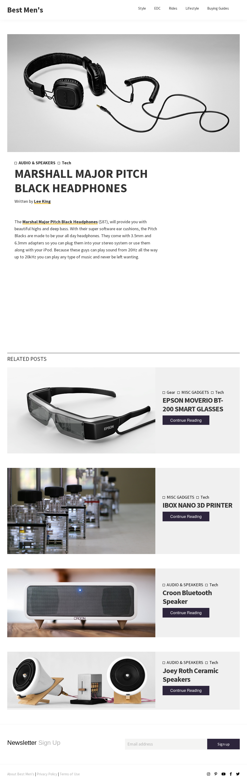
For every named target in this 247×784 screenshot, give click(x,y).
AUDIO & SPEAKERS (37, 163)
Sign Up (33, 742)
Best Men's (25, 10)
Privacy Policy (47, 774)
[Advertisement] (194, 240)
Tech (66, 163)
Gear (171, 392)
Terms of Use (70, 774)
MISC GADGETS (195, 392)
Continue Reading (186, 420)
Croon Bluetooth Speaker (187, 597)
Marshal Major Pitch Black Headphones (60, 221)
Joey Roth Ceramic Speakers (190, 675)
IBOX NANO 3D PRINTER (197, 505)
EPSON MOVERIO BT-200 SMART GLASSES (193, 404)
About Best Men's (20, 774)
